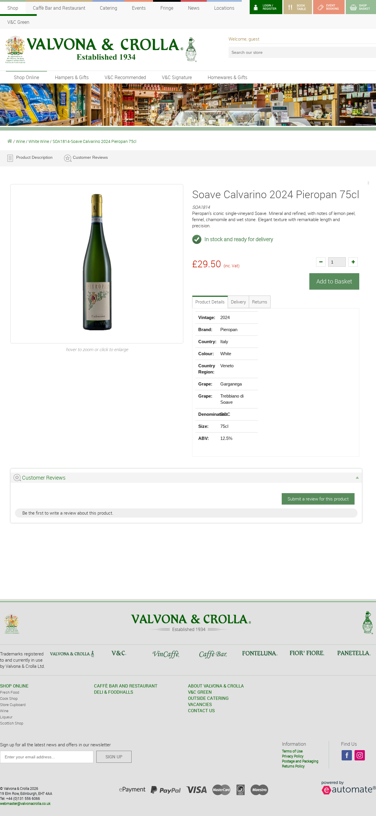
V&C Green (18, 22)
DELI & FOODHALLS (113, 692)
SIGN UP (113, 757)
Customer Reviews (90, 157)
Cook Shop (9, 698)
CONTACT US (201, 710)
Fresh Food (9, 692)
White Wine (38, 141)
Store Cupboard (13, 704)
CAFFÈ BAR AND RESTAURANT (125, 686)
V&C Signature (177, 77)
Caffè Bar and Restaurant (59, 8)
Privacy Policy (292, 756)
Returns (259, 302)
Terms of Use (292, 751)
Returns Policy (293, 766)
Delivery (238, 302)
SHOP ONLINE (14, 686)
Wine (20, 141)
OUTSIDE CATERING (208, 698)
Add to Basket (334, 281)
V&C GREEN (200, 692)
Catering (108, 8)
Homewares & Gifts (227, 77)
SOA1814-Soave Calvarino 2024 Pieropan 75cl (94, 141)
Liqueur (6, 717)
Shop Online (26, 77)
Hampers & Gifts (72, 77)
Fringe (166, 8)
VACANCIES (200, 704)
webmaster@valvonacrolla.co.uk (25, 803)
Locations (224, 8)
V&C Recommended (125, 77)
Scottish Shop (11, 723)
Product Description (34, 157)
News (193, 8)
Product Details (210, 302)
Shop (12, 8)
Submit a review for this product (318, 499)
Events (139, 8)
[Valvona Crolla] (9, 141)
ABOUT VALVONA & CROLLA (216, 686)
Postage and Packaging (300, 761)
